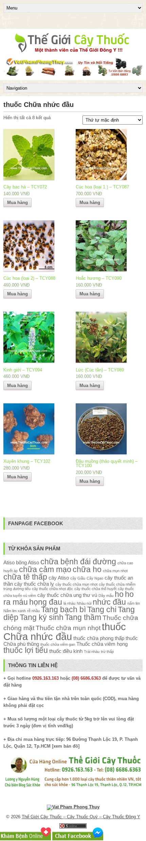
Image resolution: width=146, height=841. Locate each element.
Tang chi (101, 609)
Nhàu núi (84, 603)
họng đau (45, 602)
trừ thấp (107, 652)
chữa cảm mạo (45, 569)
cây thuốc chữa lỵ (34, 584)
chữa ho (87, 569)
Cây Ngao (95, 578)
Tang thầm (83, 617)
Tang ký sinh (41, 617)
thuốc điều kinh (66, 651)
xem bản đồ (65, 746)
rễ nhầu (33, 611)
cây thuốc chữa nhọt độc (52, 589)
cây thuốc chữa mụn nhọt (76, 584)
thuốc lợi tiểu (25, 650)
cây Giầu (77, 578)
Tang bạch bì (63, 609)
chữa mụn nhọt (115, 571)
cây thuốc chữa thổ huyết (95, 589)
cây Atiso (59, 578)
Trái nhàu (91, 652)
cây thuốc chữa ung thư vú (67, 595)
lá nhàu (69, 603)
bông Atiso (27, 562)
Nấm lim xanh (14, 611)
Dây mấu (105, 595)
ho (119, 594)
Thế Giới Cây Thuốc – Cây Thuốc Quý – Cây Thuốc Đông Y (81, 816)
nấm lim (133, 603)
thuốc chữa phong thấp (98, 638)
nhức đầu (109, 602)
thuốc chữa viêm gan (57, 644)
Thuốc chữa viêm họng (102, 644)
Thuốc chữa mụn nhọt (68, 628)
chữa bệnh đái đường (78, 561)
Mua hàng (17, 202)
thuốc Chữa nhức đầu (64, 631)
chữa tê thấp (25, 577)
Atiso (9, 562)
